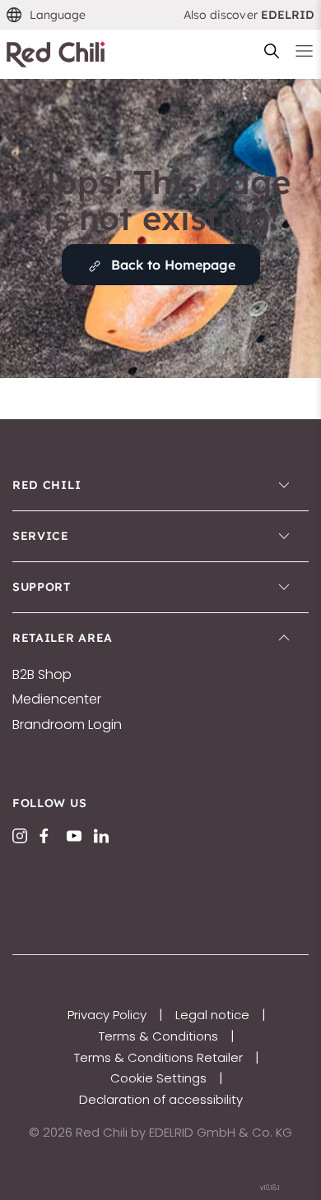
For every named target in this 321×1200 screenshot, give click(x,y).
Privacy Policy (107, 1014)
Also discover (249, 14)
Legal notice (212, 1014)
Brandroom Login (67, 725)
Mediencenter (56, 699)
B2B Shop (42, 675)
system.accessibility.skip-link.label (160, 21)
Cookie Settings (158, 1078)
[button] (46, 15)
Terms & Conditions (158, 1036)
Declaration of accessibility (161, 1099)
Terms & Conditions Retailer (158, 1057)
